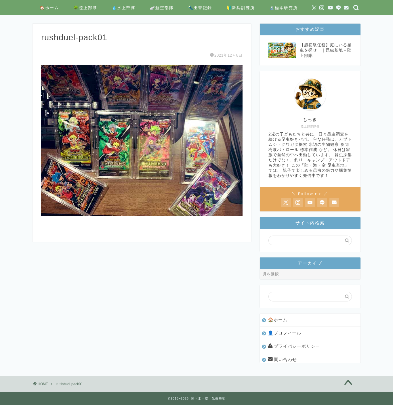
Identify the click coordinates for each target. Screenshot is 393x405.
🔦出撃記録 (200, 7)
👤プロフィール (284, 333)
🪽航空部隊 (162, 7)
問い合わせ (285, 359)
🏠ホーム (49, 7)
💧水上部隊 (124, 7)
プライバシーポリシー (297, 346)
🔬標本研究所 (283, 7)
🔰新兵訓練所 (240, 7)
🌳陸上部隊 (85, 7)
